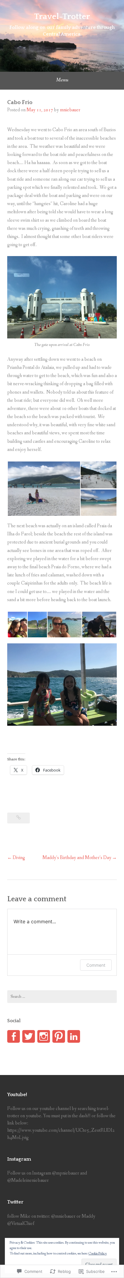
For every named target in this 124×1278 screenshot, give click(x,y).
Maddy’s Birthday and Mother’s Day (76, 858)
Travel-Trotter (62, 16)
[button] (43, 488)
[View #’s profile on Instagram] (43, 1036)
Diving (19, 858)
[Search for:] (62, 996)
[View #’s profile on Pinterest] (58, 1036)
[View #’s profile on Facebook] (13, 1036)
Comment (95, 965)
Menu (62, 80)
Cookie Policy (97, 1253)
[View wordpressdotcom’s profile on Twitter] (28, 1036)
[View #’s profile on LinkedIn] (73, 1036)
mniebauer (70, 110)
